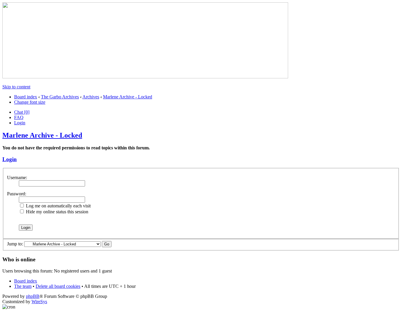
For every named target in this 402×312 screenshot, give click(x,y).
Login (19, 122)
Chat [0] (21, 112)
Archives (90, 96)
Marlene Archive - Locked (127, 96)
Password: (16, 193)
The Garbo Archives (60, 96)
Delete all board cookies (58, 286)
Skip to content (16, 86)
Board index (25, 96)
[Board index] (145, 76)
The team (22, 286)
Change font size (29, 102)
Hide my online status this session (56, 211)
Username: (17, 177)
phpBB (32, 296)
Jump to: (15, 243)
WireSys (39, 301)
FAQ (19, 117)
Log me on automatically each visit (58, 205)
